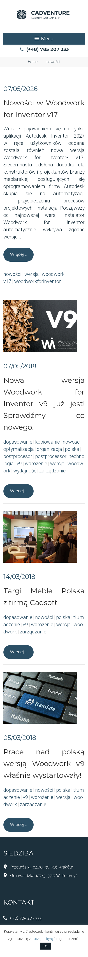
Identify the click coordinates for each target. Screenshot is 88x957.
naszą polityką (42, 939)
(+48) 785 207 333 (47, 49)
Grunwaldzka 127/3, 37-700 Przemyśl (44, 875)
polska (72, 449)
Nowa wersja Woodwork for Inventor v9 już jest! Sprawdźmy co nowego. (44, 403)
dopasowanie (17, 442)
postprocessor (51, 456)
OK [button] (46, 946)
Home (33, 62)
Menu (47, 38)
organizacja (49, 449)
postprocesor (17, 456)
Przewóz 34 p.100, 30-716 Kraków (41, 867)
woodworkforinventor (37, 281)
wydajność (24, 471)
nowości (12, 274)
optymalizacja (18, 449)
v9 (19, 463)
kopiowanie (47, 442)
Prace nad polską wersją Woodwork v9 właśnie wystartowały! (44, 763)
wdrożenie (36, 463)
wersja (31, 274)
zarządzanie (52, 471)
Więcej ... (18, 254)
